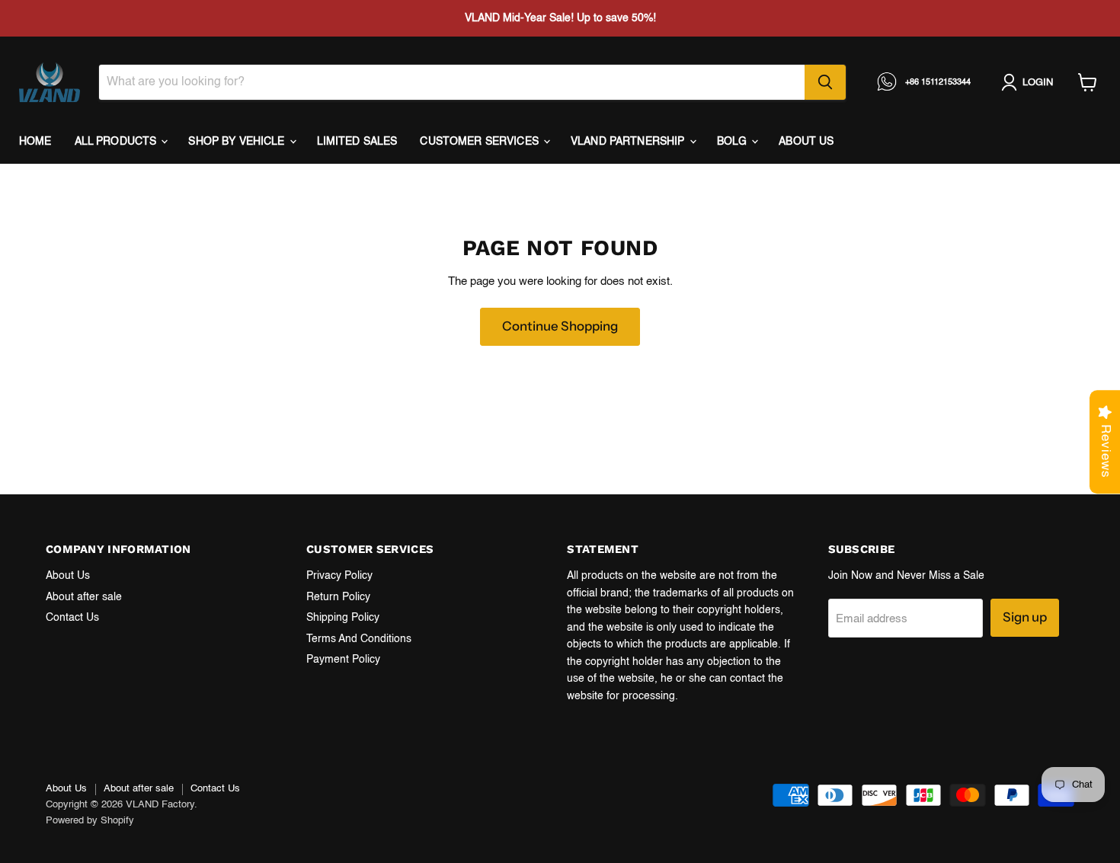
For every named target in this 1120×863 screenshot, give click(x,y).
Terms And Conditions (358, 639)
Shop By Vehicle (237, 141)
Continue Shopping (560, 326)
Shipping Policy (342, 617)
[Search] (825, 82)
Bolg (733, 141)
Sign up (1025, 617)
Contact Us (72, 617)
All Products (117, 141)
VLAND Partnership (629, 141)
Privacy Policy (339, 576)
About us (806, 141)
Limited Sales (357, 141)
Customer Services (481, 141)
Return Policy (338, 597)
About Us (68, 576)
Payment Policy (343, 659)
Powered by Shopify (90, 821)
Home (35, 141)
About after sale (84, 597)
